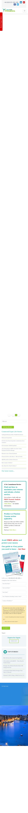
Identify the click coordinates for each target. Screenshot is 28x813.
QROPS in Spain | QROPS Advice (6, 143)
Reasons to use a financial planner (9, 453)
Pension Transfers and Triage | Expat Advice (7, 106)
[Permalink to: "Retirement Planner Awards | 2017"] (7, 312)
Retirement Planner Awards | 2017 (7, 325)
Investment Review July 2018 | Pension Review (7, 182)
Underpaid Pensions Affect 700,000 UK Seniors (12, 434)
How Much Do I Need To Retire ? (9, 465)
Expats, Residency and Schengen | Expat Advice (7, 67)
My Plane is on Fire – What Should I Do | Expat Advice (7, 372)
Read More (5, 57)
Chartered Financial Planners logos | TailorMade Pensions (7, 261)
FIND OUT (14, 641)
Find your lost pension (7, 437)
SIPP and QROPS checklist (6, 406)
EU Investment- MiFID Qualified (9, 445)
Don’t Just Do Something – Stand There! (7, 23)
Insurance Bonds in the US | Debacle (6, 221)
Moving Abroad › (7, 427)
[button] (24, 10)
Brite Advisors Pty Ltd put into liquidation (12, 658)
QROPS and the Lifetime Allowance (10, 459)
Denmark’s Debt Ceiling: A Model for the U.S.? (13, 675)
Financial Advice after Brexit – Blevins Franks (12, 456)
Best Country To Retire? (7, 462)
